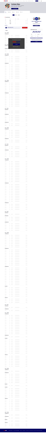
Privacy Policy (24, 430)
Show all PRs (6, 25)
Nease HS (12, 6)
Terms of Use (27, 430)
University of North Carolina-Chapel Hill (15, 5)
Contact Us (21, 430)
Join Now (36, 41)
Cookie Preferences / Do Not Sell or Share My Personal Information (35, 430)
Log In (19, 46)
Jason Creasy (17, 430)
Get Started (36, 25)
